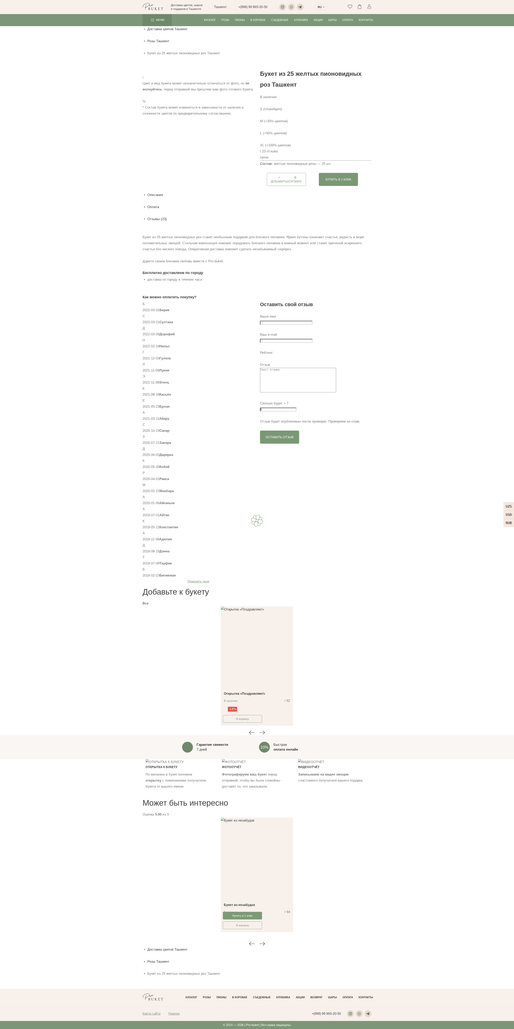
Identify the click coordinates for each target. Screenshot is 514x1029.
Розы (225, 20)
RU (320, 7)
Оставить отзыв (280, 437)
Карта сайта (151, 1013)
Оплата (347, 20)
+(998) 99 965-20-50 (252, 7)
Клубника (301, 20)
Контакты (366, 20)
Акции (318, 20)
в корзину (286, 179)
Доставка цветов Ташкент (167, 29)
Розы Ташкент (158, 41)
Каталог (210, 20)
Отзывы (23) (157, 219)
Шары (332, 20)
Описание (155, 195)
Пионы (240, 20)
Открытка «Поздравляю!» (244, 693)
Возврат (316, 997)
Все (145, 603)
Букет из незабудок (239, 905)
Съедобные (280, 20)
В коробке (258, 20)
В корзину (242, 718)
